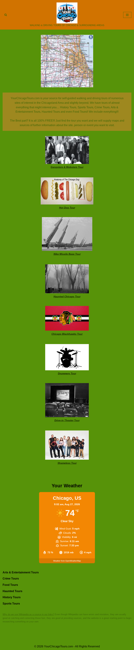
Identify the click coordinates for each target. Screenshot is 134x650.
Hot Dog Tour (67, 207)
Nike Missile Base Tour (67, 254)
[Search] (5, 14)
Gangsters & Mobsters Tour (67, 167)
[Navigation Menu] (127, 15)
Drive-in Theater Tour (67, 420)
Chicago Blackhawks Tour (67, 334)
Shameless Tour (67, 463)
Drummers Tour (67, 373)
